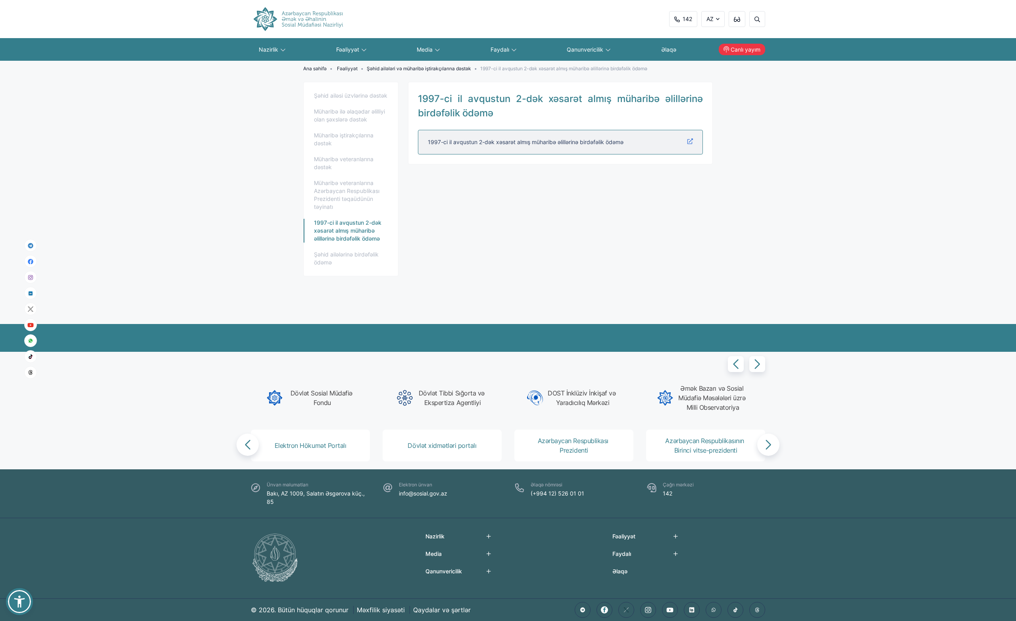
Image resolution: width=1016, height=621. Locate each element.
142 (687, 18)
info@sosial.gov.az (423, 493)
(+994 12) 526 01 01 (557, 493)
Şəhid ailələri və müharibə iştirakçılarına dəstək (419, 68)
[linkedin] (30, 293)
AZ (710, 18)
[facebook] (30, 261)
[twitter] (626, 610)
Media (425, 49)
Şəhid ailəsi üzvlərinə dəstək (350, 95)
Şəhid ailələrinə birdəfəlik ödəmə (346, 258)
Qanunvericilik (586, 49)
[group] (313, 398)
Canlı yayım (745, 49)
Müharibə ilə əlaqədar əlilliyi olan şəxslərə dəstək (349, 115)
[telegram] (30, 245)
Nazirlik (269, 49)
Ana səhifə (315, 68)
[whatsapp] (30, 340)
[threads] (30, 372)
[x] (30, 309)
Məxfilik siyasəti (381, 610)
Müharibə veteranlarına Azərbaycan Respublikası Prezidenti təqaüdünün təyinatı (346, 194)
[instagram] (30, 277)
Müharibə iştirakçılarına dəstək (343, 139)
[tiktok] (30, 356)
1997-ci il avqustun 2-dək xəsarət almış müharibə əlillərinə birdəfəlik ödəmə (347, 230)
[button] (736, 364)
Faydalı (501, 49)
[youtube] (30, 325)
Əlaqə (668, 49)
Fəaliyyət (348, 49)
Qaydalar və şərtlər (442, 610)
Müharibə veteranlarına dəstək (343, 163)
